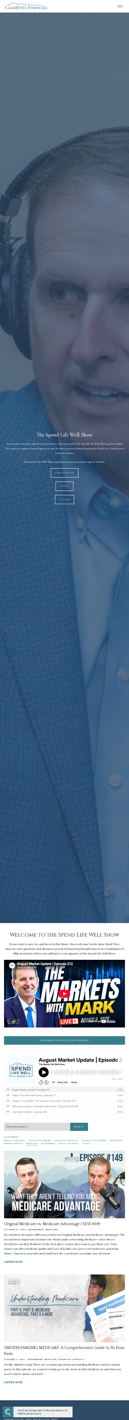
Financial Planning (94, 1140)
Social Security (69, 1143)
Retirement (48, 1143)
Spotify (64, 486)
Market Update (13, 1143)
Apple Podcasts (64, 473)
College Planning (39, 1140)
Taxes (86, 1143)
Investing (116, 1140)
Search (79, 1127)
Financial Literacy (67, 1140)
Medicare (32, 1143)
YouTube (64, 499)
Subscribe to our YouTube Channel (64, 1040)
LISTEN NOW (13, 1261)
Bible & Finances (14, 1140)
